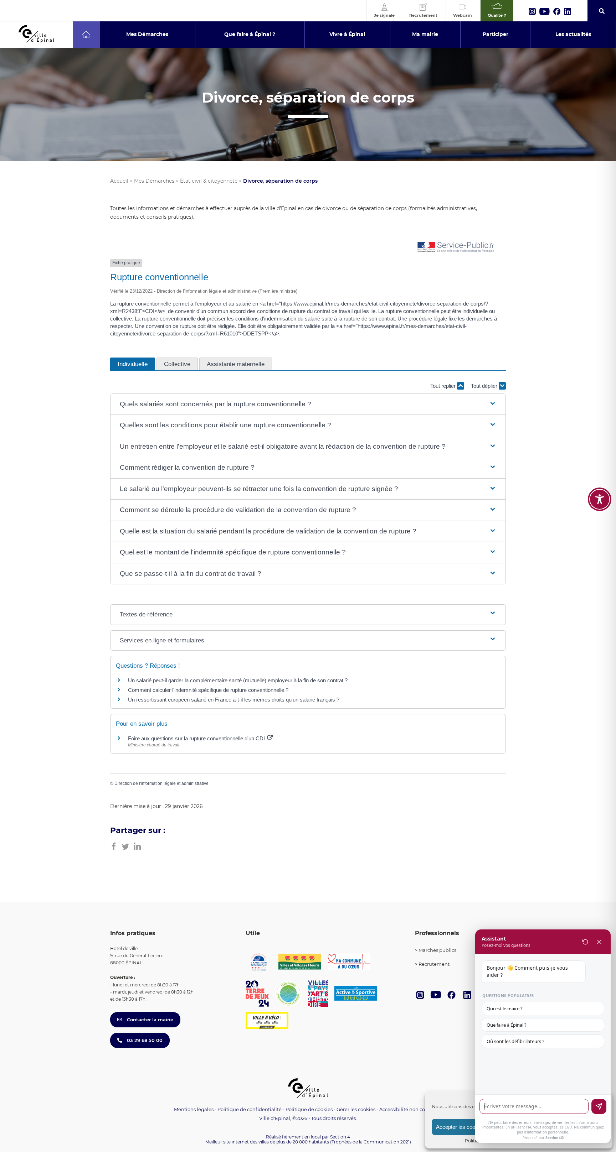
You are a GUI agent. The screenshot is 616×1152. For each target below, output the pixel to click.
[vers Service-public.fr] (455, 247)
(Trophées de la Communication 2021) (370, 1142)
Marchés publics (437, 950)
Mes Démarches (154, 181)
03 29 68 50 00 (144, 1040)
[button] (308, 404)
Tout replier (443, 386)
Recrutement (434, 964)
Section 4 (340, 1137)
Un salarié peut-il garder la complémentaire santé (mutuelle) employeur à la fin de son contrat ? (238, 680)
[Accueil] (86, 34)
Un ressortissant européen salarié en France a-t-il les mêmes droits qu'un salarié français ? (233, 700)
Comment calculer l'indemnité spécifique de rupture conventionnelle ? (208, 690)
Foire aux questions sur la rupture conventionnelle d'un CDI (197, 738)
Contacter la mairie (149, 1019)
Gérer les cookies (356, 1109)
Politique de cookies (309, 1109)
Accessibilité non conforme (410, 1109)
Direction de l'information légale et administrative (161, 783)
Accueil (119, 181)
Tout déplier (485, 386)
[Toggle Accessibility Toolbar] (600, 499)
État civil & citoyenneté (208, 181)
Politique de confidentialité (249, 1109)
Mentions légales (194, 1109)
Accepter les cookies (460, 1127)
